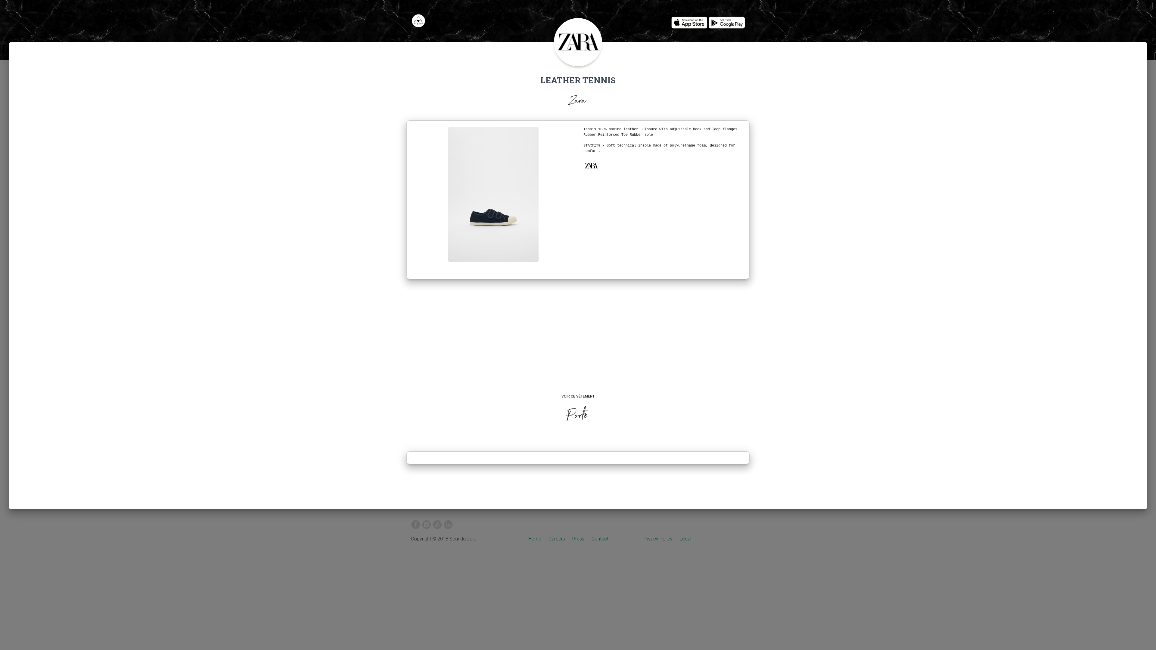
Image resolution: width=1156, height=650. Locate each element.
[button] (591, 165)
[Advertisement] (578, 342)
